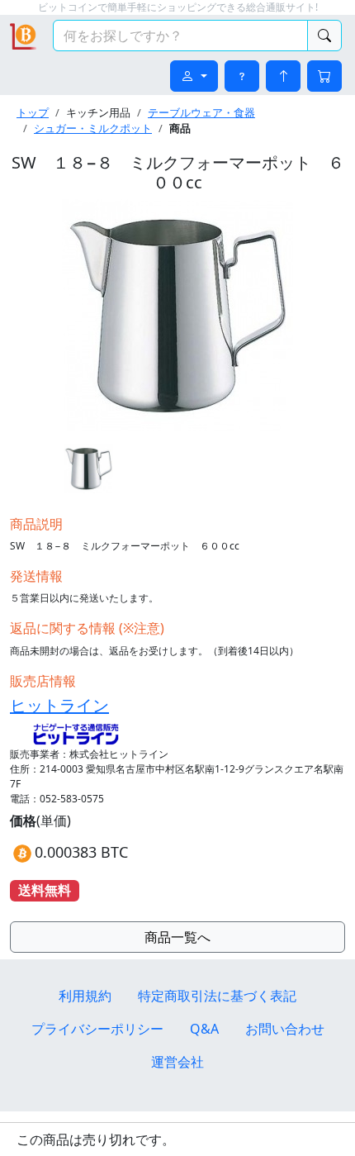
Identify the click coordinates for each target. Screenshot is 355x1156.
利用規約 (85, 996)
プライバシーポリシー (97, 1029)
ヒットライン (59, 705)
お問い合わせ (284, 1029)
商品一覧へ (177, 937)
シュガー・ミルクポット (93, 128)
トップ (33, 112)
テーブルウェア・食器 (201, 112)
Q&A (204, 1029)
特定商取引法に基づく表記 (217, 996)
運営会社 (177, 1062)
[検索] (324, 35)
